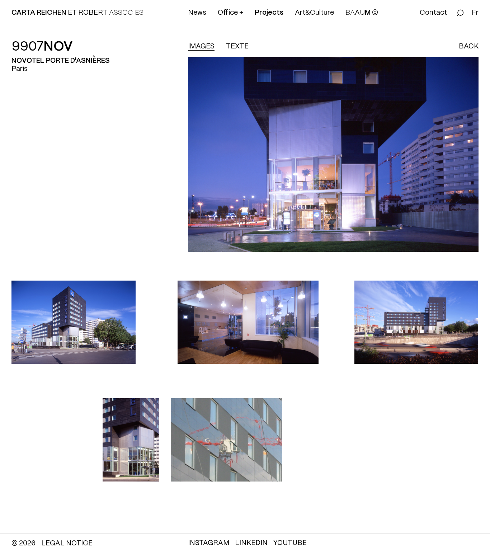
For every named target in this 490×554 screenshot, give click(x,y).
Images (201, 46)
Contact (433, 13)
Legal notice (67, 543)
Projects (269, 13)
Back (469, 46)
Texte (237, 46)
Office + (230, 13)
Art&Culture (314, 13)
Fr (475, 13)
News (197, 13)
